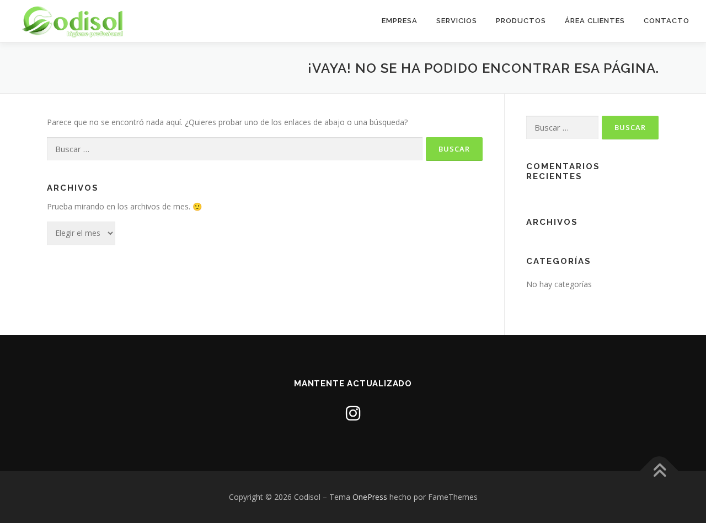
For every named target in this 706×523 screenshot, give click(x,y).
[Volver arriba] (659, 471)
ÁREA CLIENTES (595, 21)
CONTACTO (666, 21)
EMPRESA (400, 21)
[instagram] (353, 413)
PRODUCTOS (521, 21)
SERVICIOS (456, 21)
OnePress (369, 497)
